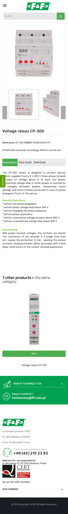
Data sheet (25, 162)
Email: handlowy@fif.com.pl (16, 442)
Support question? (22, 394)
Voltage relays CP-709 (34, 365)
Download (40, 162)
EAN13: (28, 142)
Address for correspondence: (18, 460)
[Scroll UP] (64, 510)
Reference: (8, 142)
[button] (34, 354)
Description (10, 162)
